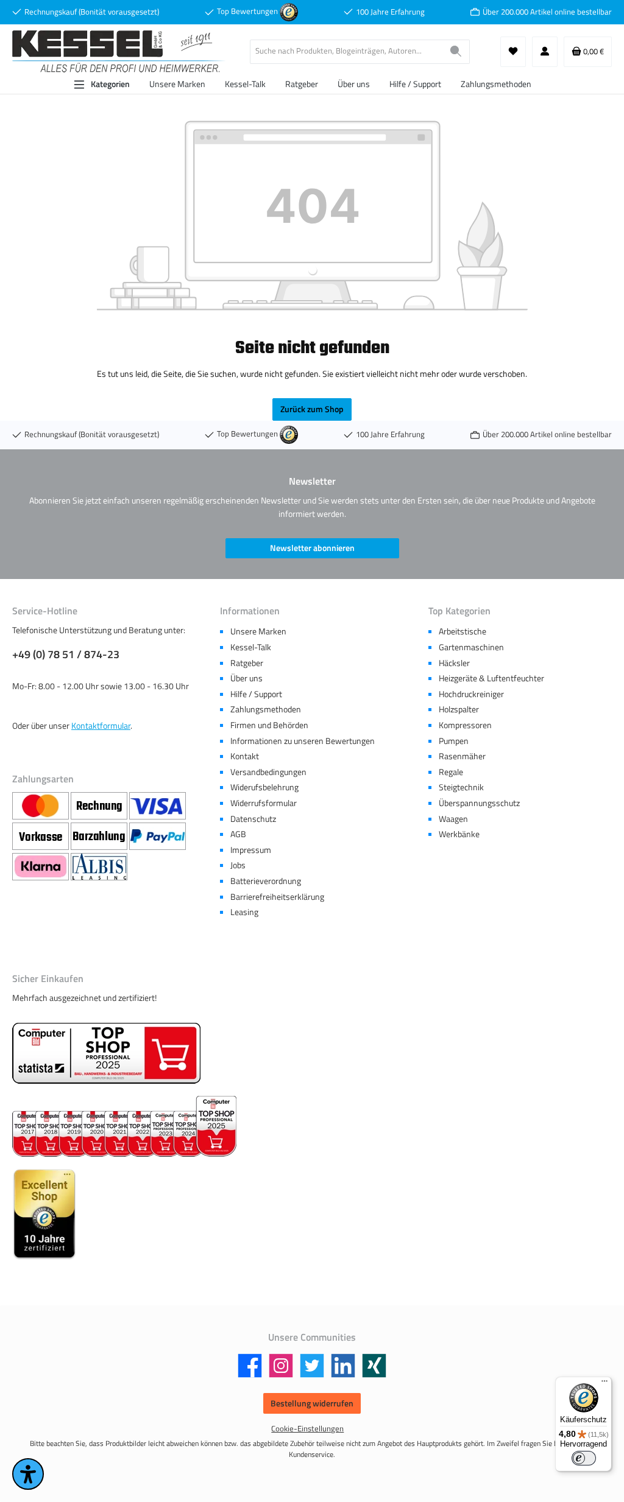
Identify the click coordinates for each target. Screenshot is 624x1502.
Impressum (250, 850)
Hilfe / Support (256, 694)
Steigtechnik (461, 787)
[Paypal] (157, 837)
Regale (451, 772)
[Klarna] (41, 867)
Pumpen (454, 741)
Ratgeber (246, 663)
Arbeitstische (462, 631)
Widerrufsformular (263, 803)
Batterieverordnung (265, 881)
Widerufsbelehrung (264, 787)
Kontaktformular (100, 725)
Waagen (453, 819)
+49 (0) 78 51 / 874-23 (65, 654)
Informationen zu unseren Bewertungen (302, 741)
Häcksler (454, 663)
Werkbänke (459, 834)
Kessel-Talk (250, 647)
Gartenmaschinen (471, 647)
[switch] (584, 1458)
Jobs (238, 865)
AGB (238, 834)
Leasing (244, 912)
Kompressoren (465, 725)
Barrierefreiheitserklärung (277, 897)
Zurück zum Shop (312, 409)
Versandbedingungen (268, 772)
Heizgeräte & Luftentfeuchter (491, 678)
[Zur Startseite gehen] (118, 51)
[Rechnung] (100, 806)
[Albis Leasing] (99, 867)
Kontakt (244, 756)
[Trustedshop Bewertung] (289, 11)
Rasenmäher (462, 756)
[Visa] (157, 806)
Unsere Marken (258, 631)
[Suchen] (456, 52)
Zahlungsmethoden (265, 709)
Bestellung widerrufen (312, 1403)
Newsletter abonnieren (312, 548)
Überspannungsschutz (479, 803)
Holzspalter (459, 709)
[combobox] (346, 52)
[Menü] (604, 1384)
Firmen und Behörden (269, 725)
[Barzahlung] (100, 837)
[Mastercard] (41, 806)
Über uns (246, 678)
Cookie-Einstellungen (307, 1428)
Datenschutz (253, 819)
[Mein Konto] (545, 52)
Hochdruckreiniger (471, 694)
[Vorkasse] (41, 837)
